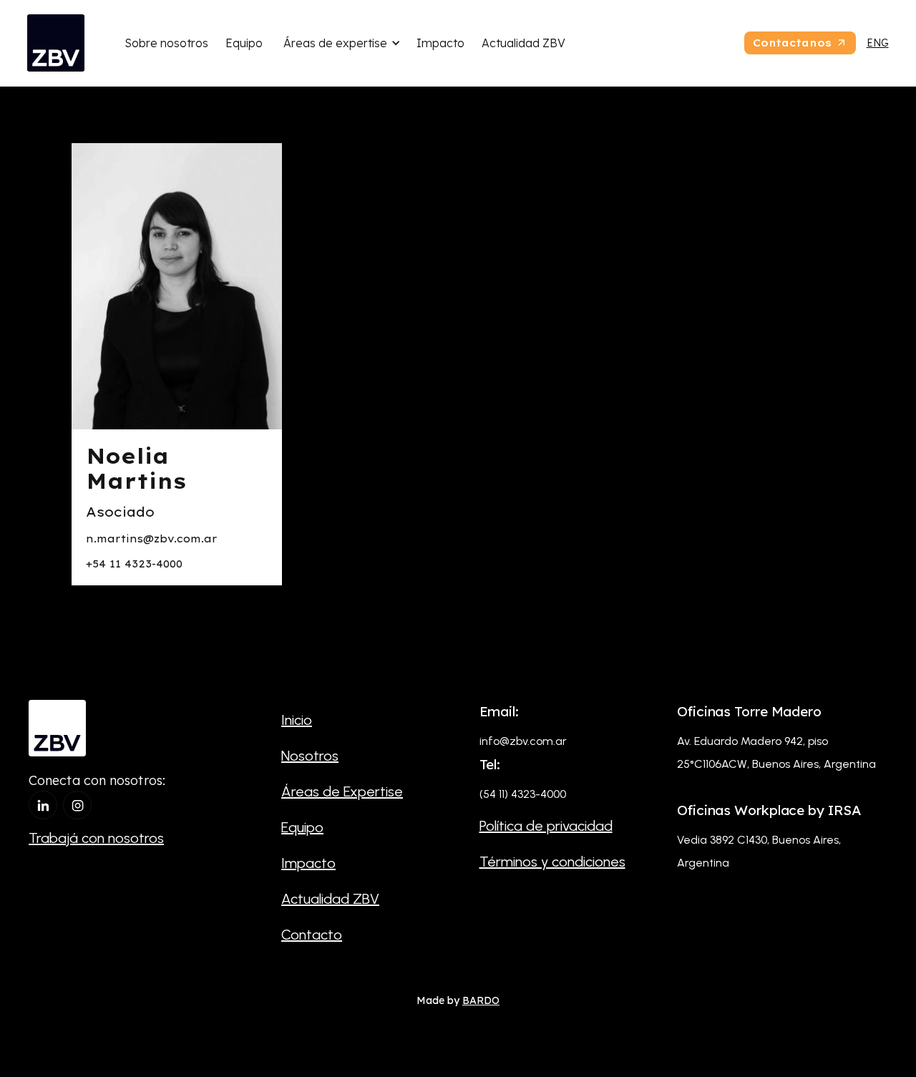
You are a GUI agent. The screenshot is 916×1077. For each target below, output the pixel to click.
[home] (55, 43)
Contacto (311, 934)
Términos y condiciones (552, 861)
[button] (339, 42)
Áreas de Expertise (342, 791)
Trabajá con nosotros (96, 838)
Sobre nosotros (166, 43)
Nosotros (309, 755)
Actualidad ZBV (523, 43)
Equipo (244, 43)
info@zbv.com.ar (523, 741)
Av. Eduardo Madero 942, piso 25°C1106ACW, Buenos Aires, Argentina (776, 752)
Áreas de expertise (335, 43)
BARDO (481, 1000)
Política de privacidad (546, 825)
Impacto (440, 43)
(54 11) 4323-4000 (522, 794)
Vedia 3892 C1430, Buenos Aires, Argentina (759, 851)
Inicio (296, 719)
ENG (878, 42)
